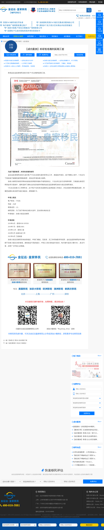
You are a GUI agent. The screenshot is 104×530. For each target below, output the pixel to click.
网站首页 (6, 36)
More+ (100, 355)
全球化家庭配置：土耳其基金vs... (85, 452)
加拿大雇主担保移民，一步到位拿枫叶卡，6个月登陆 (61, 60)
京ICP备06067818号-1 (69, 515)
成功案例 (67, 36)
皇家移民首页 (72, 2)
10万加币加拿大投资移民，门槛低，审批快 (57, 63)
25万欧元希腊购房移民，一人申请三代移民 (18, 63)
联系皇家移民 (83, 2)
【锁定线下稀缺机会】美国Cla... (84, 455)
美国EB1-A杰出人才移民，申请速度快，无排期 (20, 66)
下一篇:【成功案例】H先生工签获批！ (15, 343)
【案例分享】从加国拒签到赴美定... (86, 430)
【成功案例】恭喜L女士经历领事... (85, 439)
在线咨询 (12, 55)
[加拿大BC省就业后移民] (87, 377)
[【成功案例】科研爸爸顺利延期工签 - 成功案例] (13, 13)
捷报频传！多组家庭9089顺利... (84, 426)
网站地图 (92, 2)
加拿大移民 (18, 41)
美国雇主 (55, 36)
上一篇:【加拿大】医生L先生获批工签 (15, 340)
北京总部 (99, 16)
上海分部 (99, 23)
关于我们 (79, 36)
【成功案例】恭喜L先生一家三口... (85, 433)
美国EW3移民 (18, 36)
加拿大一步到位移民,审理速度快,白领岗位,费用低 (59, 66)
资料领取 (29, 55)
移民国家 (30, 36)
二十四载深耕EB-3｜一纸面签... (84, 465)
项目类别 (42, 36)
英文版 (100, 2)
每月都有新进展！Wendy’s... (83, 462)
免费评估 (91, 36)
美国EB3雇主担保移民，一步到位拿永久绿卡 (19, 60)
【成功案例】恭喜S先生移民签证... (85, 436)
